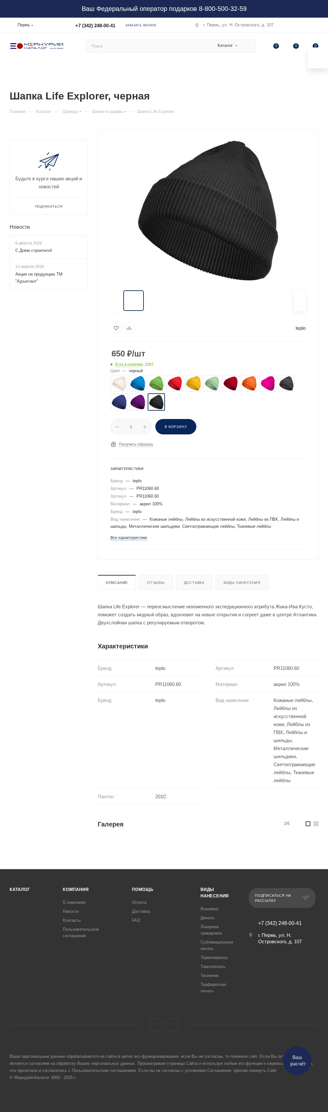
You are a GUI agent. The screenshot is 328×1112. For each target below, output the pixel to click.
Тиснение (209, 975)
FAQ (136, 920)
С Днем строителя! (33, 250)
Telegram (172, 1025)
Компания (75, 889)
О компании (74, 902)
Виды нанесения (242, 583)
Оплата (139, 902)
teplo (301, 328)
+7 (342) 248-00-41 (95, 25)
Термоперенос (214, 957)
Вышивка (209, 908)
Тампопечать (213, 966)
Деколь (208, 917)
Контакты (72, 920)
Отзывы (156, 583)
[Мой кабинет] (315, 26)
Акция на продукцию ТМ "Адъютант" (38, 278)
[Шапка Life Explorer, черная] (208, 210)
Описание (117, 583)
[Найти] (248, 46)
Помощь (142, 889)
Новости (20, 227)
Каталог (20, 889)
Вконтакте (156, 1025)
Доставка (194, 583)
